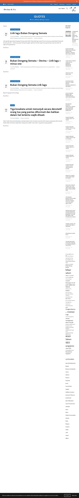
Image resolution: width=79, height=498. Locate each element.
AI (66, 256)
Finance (67, 377)
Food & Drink (69, 386)
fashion (68, 290)
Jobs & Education (70, 400)
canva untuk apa (68, 279)
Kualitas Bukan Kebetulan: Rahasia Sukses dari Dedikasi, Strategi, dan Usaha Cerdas (70, 51)
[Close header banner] (76, 1)
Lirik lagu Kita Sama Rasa (69, 73)
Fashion (67, 375)
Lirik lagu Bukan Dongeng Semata (28, 33)
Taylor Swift (68, 348)
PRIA (51, 4)
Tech (67, 432)
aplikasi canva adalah (69, 264)
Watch (67, 438)
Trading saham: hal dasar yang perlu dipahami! (71, 225)
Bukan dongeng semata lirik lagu (55, 36)
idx (66, 312)
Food (67, 383)
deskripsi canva (68, 288)
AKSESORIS (62, 4)
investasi (70, 312)
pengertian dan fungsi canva (70, 331)
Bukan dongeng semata (26, 36)
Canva (67, 275)
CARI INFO (68, 4)
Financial (68, 380)
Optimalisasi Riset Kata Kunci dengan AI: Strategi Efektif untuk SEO (70, 243)
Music (67, 412)
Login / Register (62, 8)
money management (69, 319)
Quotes (15, 29)
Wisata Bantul (69, 351)
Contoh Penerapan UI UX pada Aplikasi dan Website (70, 284)
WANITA (56, 4)
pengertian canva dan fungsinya (70, 328)
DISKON (74, 4)
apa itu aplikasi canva (69, 259)
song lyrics (29, 38)
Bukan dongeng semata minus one (18, 38)
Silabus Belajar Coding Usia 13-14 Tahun (70, 156)
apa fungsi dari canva (69, 258)
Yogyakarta (68, 353)
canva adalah (71, 275)
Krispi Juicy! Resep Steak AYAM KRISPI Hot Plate (70, 177)
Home (32, 19)
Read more (6, 47)
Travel (67, 435)
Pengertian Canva (69, 325)
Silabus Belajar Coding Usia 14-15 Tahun (70, 147)
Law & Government (70, 403)
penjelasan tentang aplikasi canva (69, 333)
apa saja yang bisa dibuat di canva (70, 262)
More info (74, 495)
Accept (67, 495)
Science (67, 426)
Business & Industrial (70, 369)
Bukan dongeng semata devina (39, 36)
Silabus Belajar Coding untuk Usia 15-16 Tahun (70, 137)
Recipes (67, 424)
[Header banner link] (37, 1)
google (67, 307)
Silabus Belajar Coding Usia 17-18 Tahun (70, 118)
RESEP (68, 336)
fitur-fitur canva (68, 292)
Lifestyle (68, 406)
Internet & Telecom (70, 395)
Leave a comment (38, 38)
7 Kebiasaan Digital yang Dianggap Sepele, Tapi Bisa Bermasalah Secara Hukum (75, 36)
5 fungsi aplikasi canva (70, 254)
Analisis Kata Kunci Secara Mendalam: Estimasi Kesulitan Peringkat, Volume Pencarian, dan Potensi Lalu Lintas (70, 213)
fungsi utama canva (69, 305)
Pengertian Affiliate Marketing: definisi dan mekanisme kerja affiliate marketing (70, 107)
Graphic (67, 389)
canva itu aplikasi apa (69, 277)
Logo (67, 314)
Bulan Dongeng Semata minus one (40, 67)
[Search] (67, 8)
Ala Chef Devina (70, 256)
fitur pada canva (68, 302)
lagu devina (52, 67)
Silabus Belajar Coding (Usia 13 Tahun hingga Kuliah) (69, 166)
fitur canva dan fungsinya (70, 300)
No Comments (75, 45)
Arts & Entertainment (70, 363)
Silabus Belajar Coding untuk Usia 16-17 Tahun (70, 128)
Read (38, 19)
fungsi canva (68, 303)
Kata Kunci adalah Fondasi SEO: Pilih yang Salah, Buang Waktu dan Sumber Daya (70, 187)
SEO (68, 342)
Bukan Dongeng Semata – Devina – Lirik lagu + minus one (35, 62)
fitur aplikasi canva (69, 297)
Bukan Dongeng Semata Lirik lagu (28, 84)
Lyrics (12, 29)
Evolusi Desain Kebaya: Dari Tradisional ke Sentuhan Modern (70, 95)
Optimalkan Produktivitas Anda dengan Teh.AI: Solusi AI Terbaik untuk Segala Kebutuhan (71, 200)
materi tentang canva (70, 316)
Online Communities (71, 415)
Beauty (67, 366)
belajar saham (68, 271)
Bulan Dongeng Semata (26, 67)
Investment (68, 398)
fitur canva (68, 298)
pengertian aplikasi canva (70, 324)
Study (43, 19)
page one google (69, 322)
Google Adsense (70, 309)
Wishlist (71, 7)
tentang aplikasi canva (70, 350)
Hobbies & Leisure (70, 392)
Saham (68, 339)
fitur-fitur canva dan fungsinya (69, 294)
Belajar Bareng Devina (69, 266)
